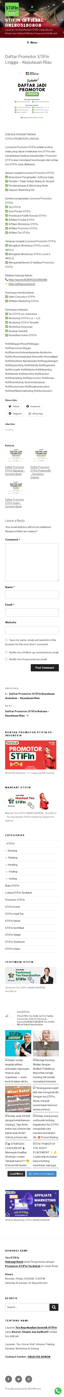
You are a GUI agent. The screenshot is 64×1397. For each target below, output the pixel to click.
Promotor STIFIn (15, 899)
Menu (33, 42)
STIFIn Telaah (13, 934)
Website (10, 622)
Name (10, 587)
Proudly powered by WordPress (23, 1388)
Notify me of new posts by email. (28, 659)
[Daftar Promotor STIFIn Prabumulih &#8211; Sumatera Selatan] (41, 455)
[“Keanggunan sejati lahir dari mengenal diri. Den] (46, 1099)
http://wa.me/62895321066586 (28, 279)
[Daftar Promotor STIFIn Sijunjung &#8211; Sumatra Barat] (16, 455)
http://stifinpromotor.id (22, 284)
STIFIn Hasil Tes (14, 913)
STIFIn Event (12, 906)
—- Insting (11, 878)
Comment (12, 539)
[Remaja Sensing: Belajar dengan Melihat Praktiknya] (46, 1071)
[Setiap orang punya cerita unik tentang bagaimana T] (46, 1127)
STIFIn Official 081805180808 (24, 23)
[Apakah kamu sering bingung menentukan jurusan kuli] (46, 1043)
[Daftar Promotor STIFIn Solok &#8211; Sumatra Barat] (16, 488)
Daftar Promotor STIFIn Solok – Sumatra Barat (14, 503)
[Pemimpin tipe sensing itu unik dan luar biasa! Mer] (18, 1043)
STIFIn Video (12, 948)
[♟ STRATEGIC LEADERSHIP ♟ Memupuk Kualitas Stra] (18, 1155)
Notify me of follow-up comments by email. (34, 652)
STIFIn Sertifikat (14, 928)
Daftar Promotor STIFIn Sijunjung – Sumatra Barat (15, 470)
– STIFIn (10, 843)
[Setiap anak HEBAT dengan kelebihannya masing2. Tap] (18, 1127)
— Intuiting (11, 864)
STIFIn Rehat (12, 920)
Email (9, 604)
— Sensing (11, 850)
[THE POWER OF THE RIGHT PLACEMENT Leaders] (46, 1155)
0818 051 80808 (39, 1356)
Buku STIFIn (12, 885)
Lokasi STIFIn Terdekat (18, 892)
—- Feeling (11, 871)
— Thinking (11, 857)
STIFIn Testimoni (15, 941)
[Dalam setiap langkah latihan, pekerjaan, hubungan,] (18, 1071)
